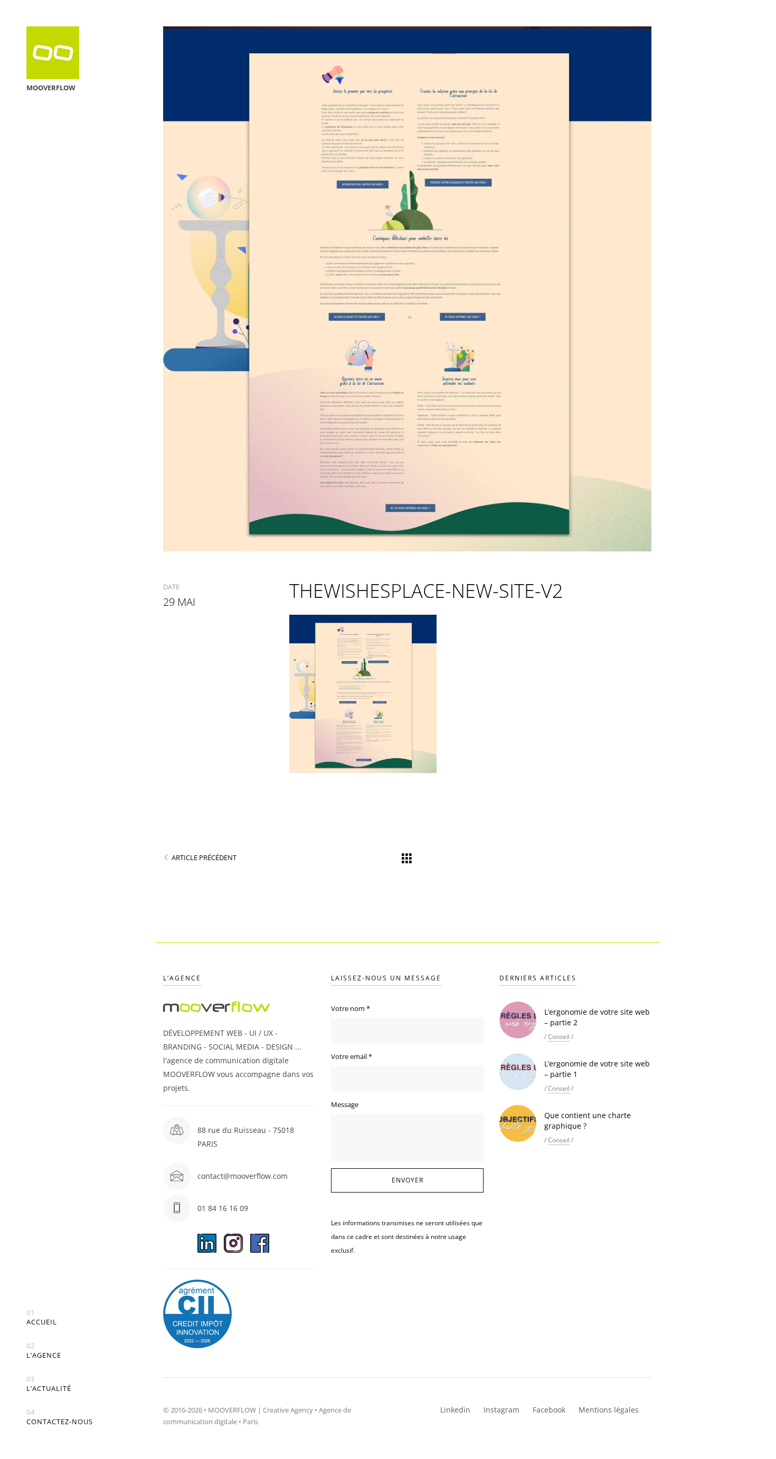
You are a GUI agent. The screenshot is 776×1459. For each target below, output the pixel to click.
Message (344, 1104)
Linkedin (455, 1410)
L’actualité (48, 1384)
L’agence (43, 1350)
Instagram (501, 1410)
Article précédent (204, 857)
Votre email (351, 1056)
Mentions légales (609, 1410)
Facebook (549, 1410)
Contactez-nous (59, 1417)
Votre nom (350, 1008)
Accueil (41, 1317)
